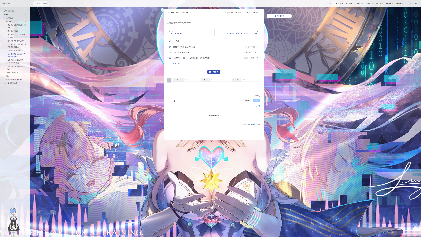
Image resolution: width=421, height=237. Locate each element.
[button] (15, 11)
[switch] (409, 3)
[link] (168, 13)
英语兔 (178, 12)
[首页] (168, 13)
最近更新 (175, 41)
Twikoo (252, 124)
